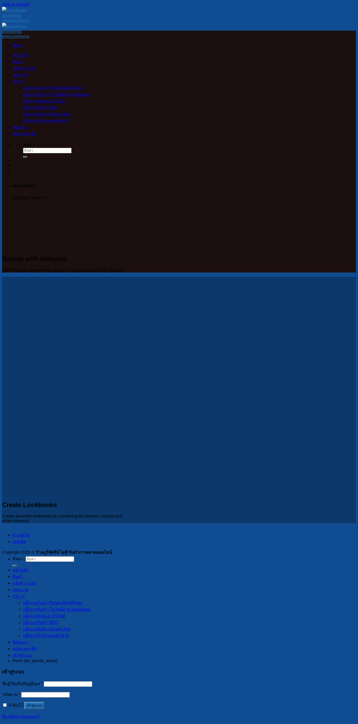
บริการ (19, 81)
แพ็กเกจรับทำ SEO (40, 107)
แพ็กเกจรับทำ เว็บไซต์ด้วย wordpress (56, 94)
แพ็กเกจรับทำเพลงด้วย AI (46, 120)
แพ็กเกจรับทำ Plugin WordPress (53, 88)
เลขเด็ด (19, 541)
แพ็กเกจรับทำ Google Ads (46, 114)
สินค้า (18, 61)
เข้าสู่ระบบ (34, 705)
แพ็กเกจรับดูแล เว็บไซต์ (44, 101)
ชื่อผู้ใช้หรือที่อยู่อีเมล (22, 684)
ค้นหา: (29, 144)
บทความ (21, 75)
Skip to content (16, 4)
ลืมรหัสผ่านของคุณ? (21, 716)
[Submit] (25, 157)
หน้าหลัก (21, 55)
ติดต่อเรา (21, 127)
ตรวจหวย (21, 535)
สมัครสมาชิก (25, 134)
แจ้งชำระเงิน (24, 68)
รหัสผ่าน (11, 694)
